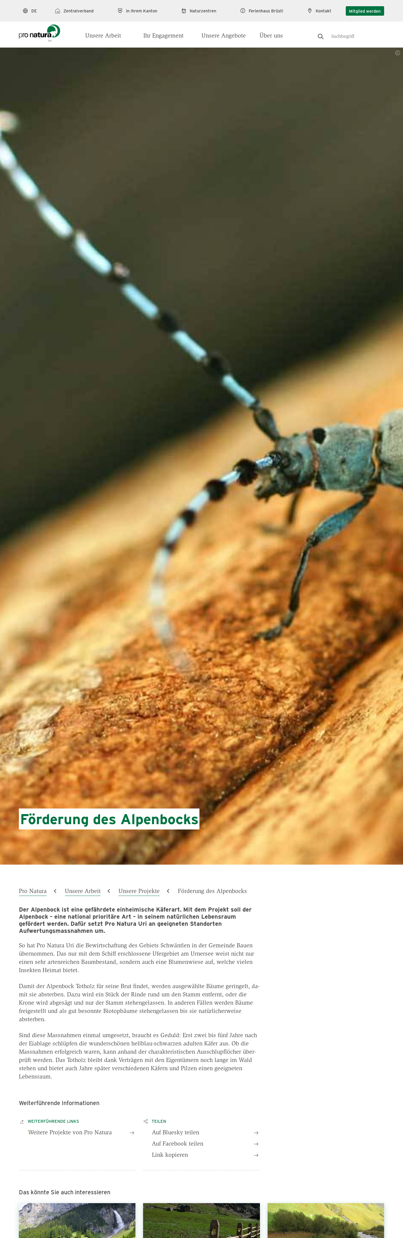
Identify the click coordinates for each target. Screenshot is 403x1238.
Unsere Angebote (224, 36)
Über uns (271, 36)
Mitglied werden (365, 11)
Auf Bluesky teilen (175, 1133)
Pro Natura (33, 891)
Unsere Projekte (139, 891)
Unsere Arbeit (103, 36)
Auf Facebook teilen (177, 1144)
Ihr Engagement (163, 36)
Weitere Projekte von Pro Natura (70, 1133)
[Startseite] (39, 30)
